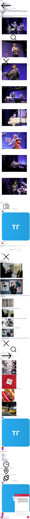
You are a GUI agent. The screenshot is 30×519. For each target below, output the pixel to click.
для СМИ (3, 455)
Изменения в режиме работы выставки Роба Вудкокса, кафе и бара (11, 308)
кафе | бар (3, 456)
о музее (5, 261)
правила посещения (3, 518)
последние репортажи (3, 262)
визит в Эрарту (2, 261)
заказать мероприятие (5, 460)
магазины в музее (5, 9)
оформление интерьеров (5, 459)
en (0, 47)
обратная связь (4, 457)
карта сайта (7, 518)
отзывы (3, 458)
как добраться (2, 481)
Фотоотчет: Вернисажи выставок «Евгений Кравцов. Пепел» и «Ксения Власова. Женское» (14, 318)
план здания (5, 481)
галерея (3, 13)
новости (3, 454)
